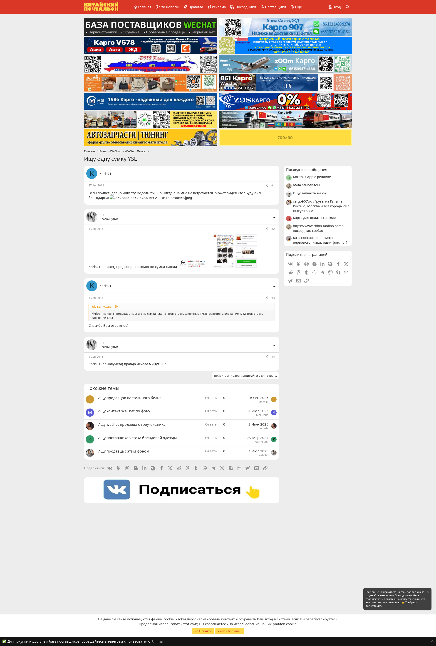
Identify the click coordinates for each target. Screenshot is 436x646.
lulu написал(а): (102, 306)
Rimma (157, 641)
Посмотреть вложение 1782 (226, 314)
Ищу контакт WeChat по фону (124, 410)
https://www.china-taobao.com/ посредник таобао (318, 228)
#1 (273, 185)
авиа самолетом (306, 185)
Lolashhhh (261, 455)
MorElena (262, 415)
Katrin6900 (261, 442)
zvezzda (263, 428)
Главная (144, 7)
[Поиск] (347, 7)
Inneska (263, 402)
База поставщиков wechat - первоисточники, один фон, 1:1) (320, 240)
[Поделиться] (267, 185)
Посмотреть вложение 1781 (186, 314)
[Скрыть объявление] (427, 592)
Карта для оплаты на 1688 (314, 217)
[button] (296, 7)
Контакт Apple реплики (312, 176)
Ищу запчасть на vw (310, 193)
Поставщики (275, 7)
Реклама (219, 7)
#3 (273, 298)
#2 (273, 229)
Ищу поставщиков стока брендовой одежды (137, 437)
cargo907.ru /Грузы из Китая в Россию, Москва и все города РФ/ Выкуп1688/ (321, 206)
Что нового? (169, 7)
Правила (195, 7)
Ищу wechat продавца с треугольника (131, 424)
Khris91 (105, 173)
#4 (273, 357)
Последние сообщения (306, 169)
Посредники (245, 7)
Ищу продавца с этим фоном (123, 451)
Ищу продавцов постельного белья (129, 397)
